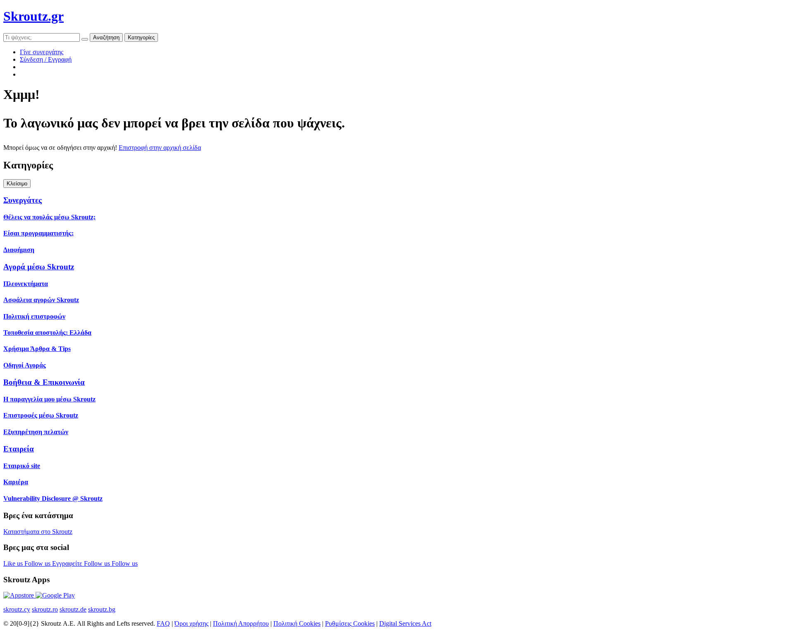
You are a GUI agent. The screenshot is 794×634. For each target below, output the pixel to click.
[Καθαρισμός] (84, 39)
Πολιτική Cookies (296, 623)
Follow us (38, 563)
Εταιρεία (18, 448)
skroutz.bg (101, 609)
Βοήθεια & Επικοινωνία (44, 382)
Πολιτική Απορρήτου (241, 623)
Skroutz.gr (33, 16)
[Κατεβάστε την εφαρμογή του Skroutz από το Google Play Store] (55, 595)
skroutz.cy (16, 609)
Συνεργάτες (22, 200)
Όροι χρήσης (191, 623)
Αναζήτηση (106, 37)
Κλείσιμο (17, 183)
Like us (13, 563)
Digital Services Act (405, 623)
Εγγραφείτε (68, 563)
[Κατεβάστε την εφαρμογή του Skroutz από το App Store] (19, 595)
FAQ (163, 623)
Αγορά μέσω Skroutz (38, 266)
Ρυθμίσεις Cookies (350, 623)
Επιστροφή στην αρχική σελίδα (160, 147)
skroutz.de (73, 609)
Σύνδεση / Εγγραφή (46, 59)
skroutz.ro (45, 609)
